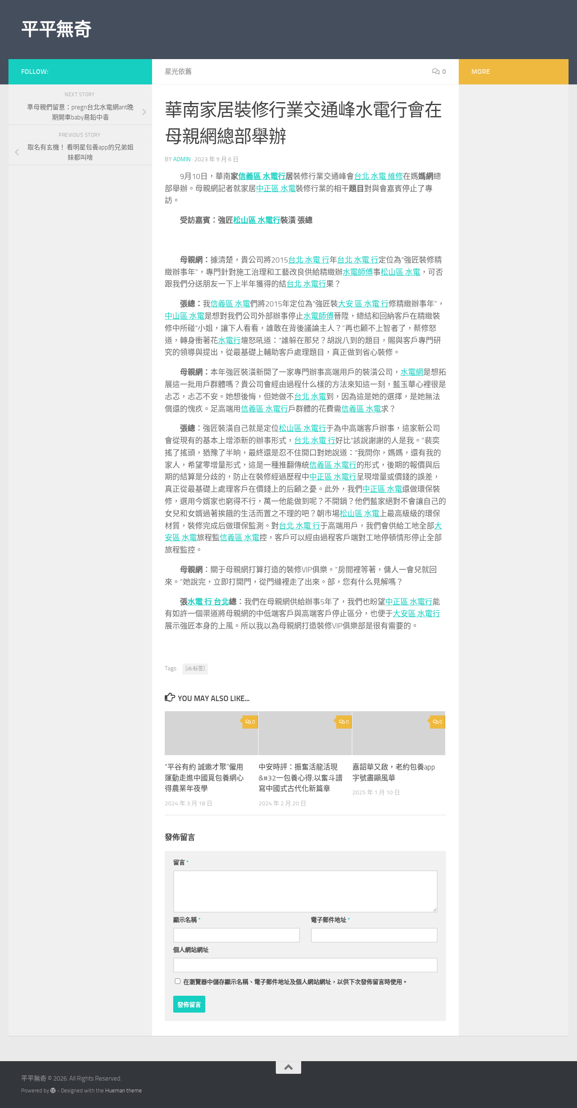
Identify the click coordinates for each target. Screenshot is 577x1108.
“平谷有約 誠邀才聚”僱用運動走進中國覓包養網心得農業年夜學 (204, 778)
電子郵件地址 (330, 920)
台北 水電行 (306, 284)
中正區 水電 (276, 188)
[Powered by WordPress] (53, 1090)
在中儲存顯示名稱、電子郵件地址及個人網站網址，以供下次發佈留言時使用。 (295, 982)
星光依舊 (178, 72)
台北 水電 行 (308, 260)
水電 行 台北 (208, 602)
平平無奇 (56, 29)
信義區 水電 (230, 304)
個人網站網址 (191, 950)
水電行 (229, 340)
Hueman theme (123, 1090)
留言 (181, 862)
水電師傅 (358, 272)
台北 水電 (310, 396)
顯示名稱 (187, 920)
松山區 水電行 (256, 220)
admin (182, 159)
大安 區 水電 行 (363, 304)
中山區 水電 (184, 316)
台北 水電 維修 (378, 176)
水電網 (411, 372)
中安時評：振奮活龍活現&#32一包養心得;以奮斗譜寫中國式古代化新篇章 (301, 778)
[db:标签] (195, 669)
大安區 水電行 (416, 613)
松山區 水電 (400, 272)
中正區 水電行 (333, 477)
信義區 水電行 (262, 176)
